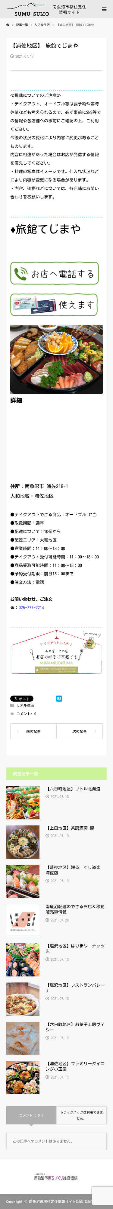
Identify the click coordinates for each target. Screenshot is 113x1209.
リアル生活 (25, 705)
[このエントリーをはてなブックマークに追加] (59, 699)
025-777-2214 (31, 608)
